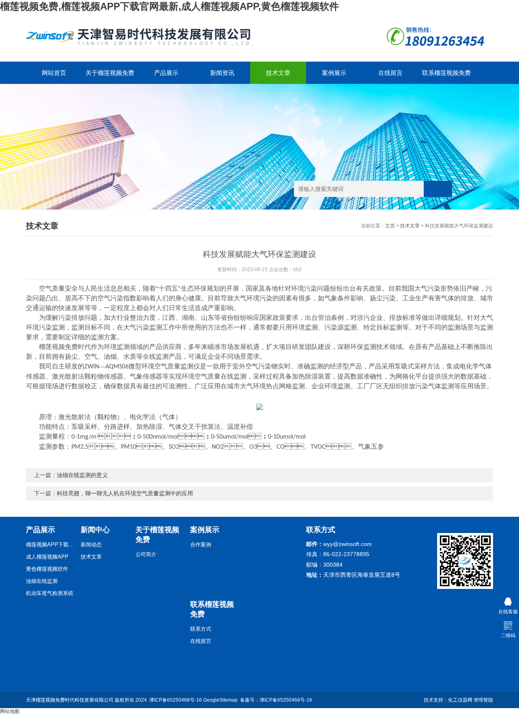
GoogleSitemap (220, 700)
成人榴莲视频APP (47, 557)
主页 (390, 226)
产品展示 (166, 72)
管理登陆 (483, 700)
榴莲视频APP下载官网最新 (50, 545)
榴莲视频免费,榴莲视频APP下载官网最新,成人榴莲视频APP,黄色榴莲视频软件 (169, 6)
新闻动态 (91, 545)
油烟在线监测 (42, 581)
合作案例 (200, 545)
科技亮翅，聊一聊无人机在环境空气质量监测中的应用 (125, 493)
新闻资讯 (222, 72)
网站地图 (9, 711)
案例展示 (334, 72)
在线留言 (390, 72)
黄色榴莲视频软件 (47, 569)
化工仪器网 (460, 700)
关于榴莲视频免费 (110, 72)
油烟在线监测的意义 (82, 475)
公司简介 (146, 554)
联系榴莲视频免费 (446, 72)
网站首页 (54, 72)
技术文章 (278, 72)
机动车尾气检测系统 (49, 593)
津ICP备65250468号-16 (175, 700)
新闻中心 (95, 530)
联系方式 (200, 629)
